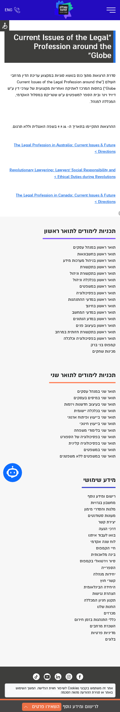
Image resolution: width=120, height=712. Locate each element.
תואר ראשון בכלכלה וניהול (94, 280)
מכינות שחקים (104, 351)
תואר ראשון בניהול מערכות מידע (89, 260)
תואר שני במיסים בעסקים (95, 398)
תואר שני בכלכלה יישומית (95, 410)
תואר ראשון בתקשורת (98, 267)
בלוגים (110, 639)
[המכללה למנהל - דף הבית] (63, 10)
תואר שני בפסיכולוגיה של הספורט (88, 436)
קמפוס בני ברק (103, 345)
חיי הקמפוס (106, 548)
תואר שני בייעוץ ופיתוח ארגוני (91, 417)
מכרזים (110, 613)
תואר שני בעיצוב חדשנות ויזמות (90, 404)
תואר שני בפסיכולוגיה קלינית (92, 443)
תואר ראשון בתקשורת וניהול (93, 273)
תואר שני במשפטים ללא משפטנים (88, 456)
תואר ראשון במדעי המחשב (94, 312)
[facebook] (79, 676)
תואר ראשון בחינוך (101, 306)
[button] (12, 472)
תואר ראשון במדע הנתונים (94, 318)
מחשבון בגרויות (103, 502)
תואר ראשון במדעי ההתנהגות (92, 299)
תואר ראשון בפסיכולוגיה (96, 293)
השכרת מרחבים (103, 626)
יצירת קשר (107, 522)
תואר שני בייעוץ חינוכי (98, 423)
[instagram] (69, 676)
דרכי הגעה (107, 528)
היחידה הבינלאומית (100, 587)
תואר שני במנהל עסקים (96, 391)
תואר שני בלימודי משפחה (95, 430)
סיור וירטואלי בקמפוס (98, 561)
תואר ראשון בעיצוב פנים (96, 325)
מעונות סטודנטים (102, 515)
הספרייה (108, 567)
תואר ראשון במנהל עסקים (94, 247)
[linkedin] (58, 676)
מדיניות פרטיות (103, 632)
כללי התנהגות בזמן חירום (95, 619)
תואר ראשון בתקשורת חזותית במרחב (85, 332)
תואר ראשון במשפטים (98, 286)
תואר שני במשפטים (100, 449)
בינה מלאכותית (103, 554)
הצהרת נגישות (104, 593)
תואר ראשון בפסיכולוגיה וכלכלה (90, 338)
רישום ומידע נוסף (102, 496)
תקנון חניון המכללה (100, 600)
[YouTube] (47, 676)
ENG (8, 10)
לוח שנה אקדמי (103, 541)
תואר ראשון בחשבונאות (96, 254)
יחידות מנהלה (104, 574)
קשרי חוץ (108, 580)
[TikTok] (36, 676)
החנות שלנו (106, 606)
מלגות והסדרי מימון (100, 509)
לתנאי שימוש (51, 692)
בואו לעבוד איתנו (102, 535)
